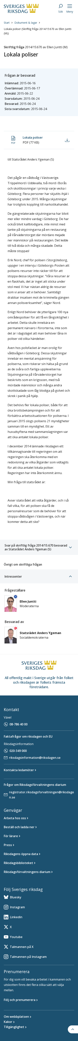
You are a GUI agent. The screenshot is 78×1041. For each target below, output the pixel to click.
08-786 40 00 (18, 724)
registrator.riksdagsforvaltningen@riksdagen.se (41, 794)
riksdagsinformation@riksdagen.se (35, 758)
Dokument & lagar (25, 22)
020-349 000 (18, 751)
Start (7, 22)
